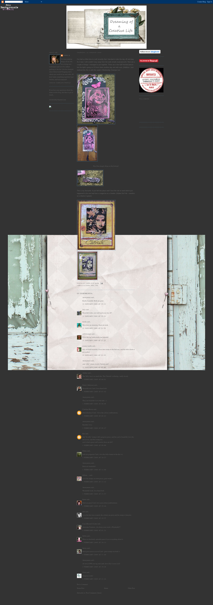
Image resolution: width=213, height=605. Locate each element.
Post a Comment (82, 584)
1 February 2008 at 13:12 (94, 482)
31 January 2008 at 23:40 (94, 367)
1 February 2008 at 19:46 (94, 506)
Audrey (84, 373)
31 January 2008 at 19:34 (94, 316)
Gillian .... (85, 475)
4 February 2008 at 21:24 (94, 579)
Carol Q (66, 55)
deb (83, 511)
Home (106, 588)
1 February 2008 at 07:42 (94, 391)
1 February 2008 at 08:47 (94, 428)
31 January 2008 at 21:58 (94, 328)
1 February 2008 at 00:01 (94, 379)
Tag (96, 285)
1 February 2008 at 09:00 (94, 445)
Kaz (83, 433)
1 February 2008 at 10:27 (94, 457)
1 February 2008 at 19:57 (94, 518)
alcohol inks (88, 285)
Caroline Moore (87, 409)
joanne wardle (87, 346)
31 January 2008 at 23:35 (94, 340)
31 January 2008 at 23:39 (94, 355)
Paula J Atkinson (88, 385)
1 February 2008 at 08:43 (94, 416)
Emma (84, 451)
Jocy (84, 309)
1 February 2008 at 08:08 (94, 404)
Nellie (84, 536)
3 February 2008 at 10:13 (94, 542)
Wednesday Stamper (110, 70)
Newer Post (80, 588)
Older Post (131, 588)
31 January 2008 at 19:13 (94, 304)
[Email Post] (101, 283)
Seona (84, 548)
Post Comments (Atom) (93, 593)
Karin (84, 499)
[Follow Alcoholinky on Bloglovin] (149, 53)
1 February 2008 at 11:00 (94, 470)
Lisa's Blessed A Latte (89, 524)
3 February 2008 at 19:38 (94, 567)
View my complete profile (60, 82)
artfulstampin (86, 334)
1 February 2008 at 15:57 (94, 494)
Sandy (84, 322)
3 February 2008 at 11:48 (94, 554)
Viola (84, 572)
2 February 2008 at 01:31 (94, 530)
